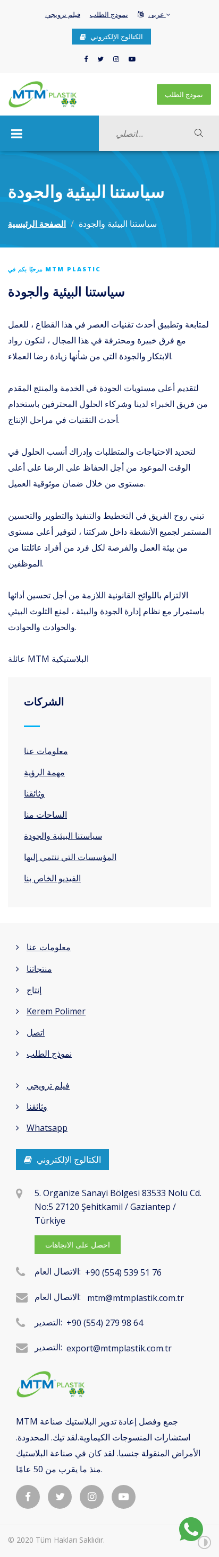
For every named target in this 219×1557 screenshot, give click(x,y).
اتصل (36, 1032)
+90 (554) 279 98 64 (104, 1323)
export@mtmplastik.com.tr (119, 1348)
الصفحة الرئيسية (37, 223)
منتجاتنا (39, 969)
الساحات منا (45, 814)
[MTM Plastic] (109, 1384)
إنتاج (34, 990)
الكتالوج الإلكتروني (116, 36)
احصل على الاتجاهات (77, 1245)
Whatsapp (47, 1128)
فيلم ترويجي (62, 14)
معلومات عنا (46, 751)
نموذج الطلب (109, 14)
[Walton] (42, 94)
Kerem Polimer (56, 1011)
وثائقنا (34, 793)
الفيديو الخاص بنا (52, 878)
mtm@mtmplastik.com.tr (135, 1298)
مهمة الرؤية (44, 772)
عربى (157, 14)
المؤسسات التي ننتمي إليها (70, 857)
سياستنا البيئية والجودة (63, 836)
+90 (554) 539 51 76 (123, 1272)
